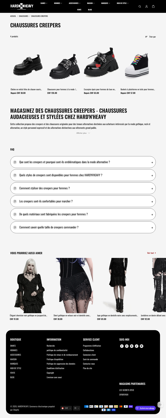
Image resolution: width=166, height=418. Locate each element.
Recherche (51, 345)
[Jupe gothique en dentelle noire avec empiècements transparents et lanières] (118, 285)
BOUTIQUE (15, 339)
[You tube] (141, 346)
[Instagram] (126, 346)
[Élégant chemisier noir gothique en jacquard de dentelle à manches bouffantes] (30, 285)
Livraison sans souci (54, 377)
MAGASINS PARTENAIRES (132, 384)
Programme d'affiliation (92, 345)
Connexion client (89, 354)
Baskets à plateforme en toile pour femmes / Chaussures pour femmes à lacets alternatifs (138, 89)
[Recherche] (139, 6)
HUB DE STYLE (15, 368)
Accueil (13, 16)
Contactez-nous (89, 363)
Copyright (50, 372)
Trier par (152, 36)
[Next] (151, 286)
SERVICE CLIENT (91, 339)
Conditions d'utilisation (55, 368)
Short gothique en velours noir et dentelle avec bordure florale (71, 315)
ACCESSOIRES (15, 354)
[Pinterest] (131, 346)
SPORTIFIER (123, 394)
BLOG (12, 377)
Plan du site (87, 368)
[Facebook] (121, 346)
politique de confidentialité (57, 350)
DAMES (13, 345)
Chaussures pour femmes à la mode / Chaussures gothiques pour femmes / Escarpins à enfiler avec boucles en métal (63, 89)
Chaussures (24, 16)
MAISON (13, 359)
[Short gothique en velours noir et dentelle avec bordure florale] (74, 285)
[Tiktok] (136, 346)
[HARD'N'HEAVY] (22, 6)
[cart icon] (153, 6)
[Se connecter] (146, 6)
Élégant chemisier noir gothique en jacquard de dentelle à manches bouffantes (28, 315)
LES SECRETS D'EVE (126, 390)
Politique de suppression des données (61, 363)
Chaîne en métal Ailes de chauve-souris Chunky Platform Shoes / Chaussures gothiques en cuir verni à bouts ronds (26, 89)
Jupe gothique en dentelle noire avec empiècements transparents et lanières (117, 315)
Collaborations (88, 350)
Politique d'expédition (55, 359)
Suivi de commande (90, 359)
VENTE (12, 372)
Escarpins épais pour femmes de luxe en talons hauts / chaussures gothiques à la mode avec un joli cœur (99, 89)
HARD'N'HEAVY (23, 406)
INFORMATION (54, 339)
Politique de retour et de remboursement (62, 354)
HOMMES (13, 350)
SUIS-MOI (124, 339)
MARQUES (14, 363)
